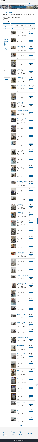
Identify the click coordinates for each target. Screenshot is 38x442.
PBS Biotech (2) (5, 52)
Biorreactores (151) (5, 26)
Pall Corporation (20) (6, 50)
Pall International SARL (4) (6, 51)
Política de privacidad (5, 435)
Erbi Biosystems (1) (5, 37)
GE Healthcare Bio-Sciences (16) (7, 41)
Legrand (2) (5, 45)
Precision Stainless (26, 15)
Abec (15, 15)
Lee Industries (31, 15)
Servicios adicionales (13, 434)
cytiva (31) (5, 35)
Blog (3, 432)
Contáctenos (20, 431)
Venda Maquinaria (13, 432)
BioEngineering (22, 15)
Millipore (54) (5, 47)
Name (4, 70)
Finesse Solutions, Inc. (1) (6, 39)
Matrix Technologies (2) (6, 46)
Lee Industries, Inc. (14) (6, 44)
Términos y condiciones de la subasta (6, 434)
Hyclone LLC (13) (5, 42)
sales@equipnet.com (30, 433)
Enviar (6, 79)
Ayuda (20, 432)
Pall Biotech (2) (5, 49)
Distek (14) (5, 36)
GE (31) (4, 40)
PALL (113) (5, 48)
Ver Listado (31, 33)
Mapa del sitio (20, 434)
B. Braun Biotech (19, 15)
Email (4, 72)
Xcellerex (29, 15)
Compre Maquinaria (13, 431)
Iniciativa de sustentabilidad (5, 431)
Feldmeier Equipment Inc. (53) (6, 38)
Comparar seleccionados (14, 28)
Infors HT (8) (5, 43)
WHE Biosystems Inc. (12, 15)
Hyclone (16, 15)
